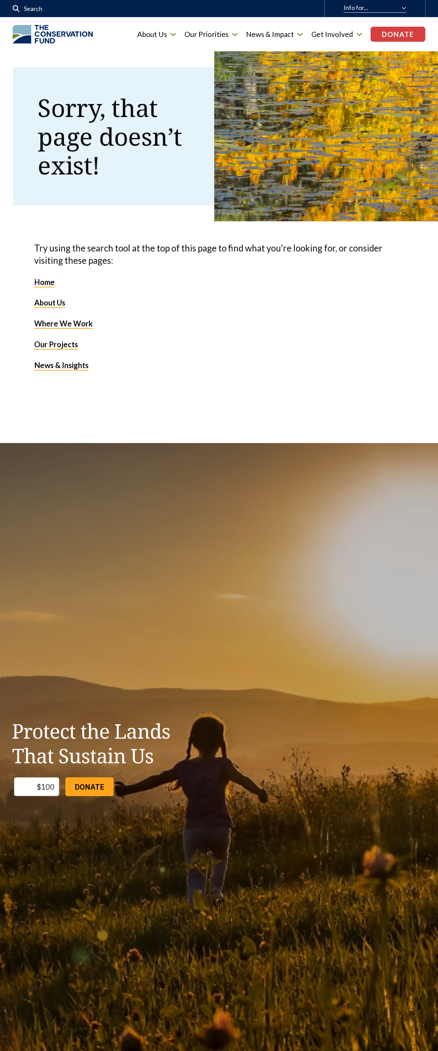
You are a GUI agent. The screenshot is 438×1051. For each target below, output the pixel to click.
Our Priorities (206, 34)
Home (44, 282)
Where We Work (63, 323)
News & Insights (61, 365)
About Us (152, 34)
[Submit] (16, 8)
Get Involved (332, 34)
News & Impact (270, 34)
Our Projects (56, 344)
